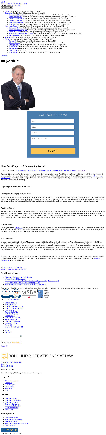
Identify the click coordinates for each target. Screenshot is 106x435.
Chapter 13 (18, 228)
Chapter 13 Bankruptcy (16, 20)
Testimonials (13, 46)
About (7, 39)
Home (7, 11)
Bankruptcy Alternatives (17, 15)
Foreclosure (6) (10, 316)
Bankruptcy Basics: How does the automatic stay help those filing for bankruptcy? (32, 281)
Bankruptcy (9, 13)
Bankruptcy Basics (70, 170)
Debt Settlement (14, 35)
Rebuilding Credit (15, 32)
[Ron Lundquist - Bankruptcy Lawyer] (14, 3)
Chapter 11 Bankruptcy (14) (14, 327)
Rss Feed (8, 332)
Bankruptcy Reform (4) (12, 321)
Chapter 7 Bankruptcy (16, 18)
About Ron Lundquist (12, 381)
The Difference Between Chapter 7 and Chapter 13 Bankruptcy (25, 284)
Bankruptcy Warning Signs (18, 30)
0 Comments (82, 170)
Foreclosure (13, 24)
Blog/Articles (13, 48)
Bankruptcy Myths (11, 398)
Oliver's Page (13, 50)
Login (3, 2)
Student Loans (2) (11, 319)
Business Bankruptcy (16, 22)
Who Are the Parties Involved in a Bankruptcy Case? (22, 283)
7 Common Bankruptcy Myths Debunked (18, 277)
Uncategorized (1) (11, 303)
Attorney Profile (14, 43)
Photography (13, 52)
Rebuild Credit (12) (11, 312)
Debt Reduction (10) (11, 310)
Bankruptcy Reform (15, 28)
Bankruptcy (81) (10, 304)
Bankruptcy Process (15, 17)
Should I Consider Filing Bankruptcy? (13, 269)
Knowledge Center (11, 26)
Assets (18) (8, 325)
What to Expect (10, 37)
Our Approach (14, 45)
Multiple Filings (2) (11, 314)
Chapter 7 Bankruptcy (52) (14, 306)
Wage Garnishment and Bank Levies (21, 33)
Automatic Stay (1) (11, 323)
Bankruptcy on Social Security (12, 267)
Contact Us (12, 41)
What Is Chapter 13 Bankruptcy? (15, 279)
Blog (6, 390)
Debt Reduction (58, 170)
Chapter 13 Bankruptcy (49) (14, 308)
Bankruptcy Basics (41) (12, 317)
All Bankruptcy (21, 170)
